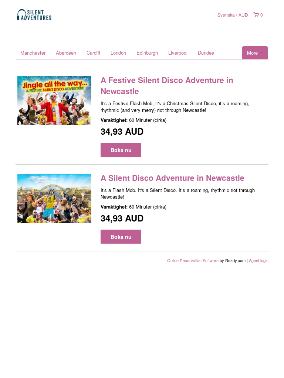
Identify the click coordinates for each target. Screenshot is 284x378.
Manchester (32, 52)
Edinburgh (147, 52)
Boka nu (121, 150)
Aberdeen (66, 52)
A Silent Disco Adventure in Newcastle (172, 177)
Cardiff (93, 52)
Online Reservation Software (193, 260)
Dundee (206, 52)
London (118, 52)
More (253, 52)
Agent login (258, 260)
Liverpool (177, 52)
